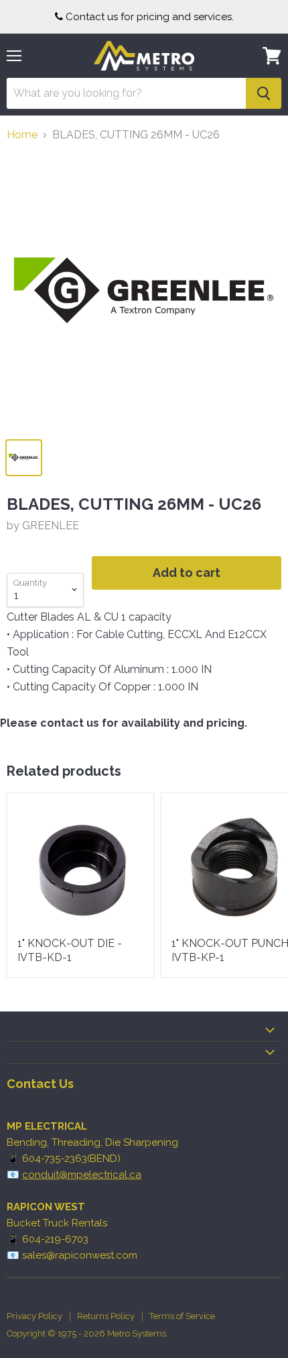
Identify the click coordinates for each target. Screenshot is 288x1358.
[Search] (263, 93)
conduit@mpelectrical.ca (81, 1175)
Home (22, 135)
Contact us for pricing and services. (150, 17)
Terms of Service (182, 1316)
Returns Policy (106, 1316)
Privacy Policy (34, 1316)
